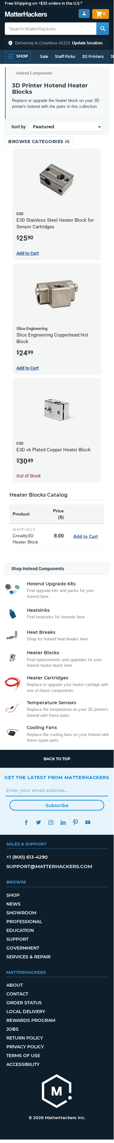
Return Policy (24, 1038)
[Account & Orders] (84, 14)
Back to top (57, 758)
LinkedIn (63, 822)
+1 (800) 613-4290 (27, 857)
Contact (17, 994)
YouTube (87, 822)
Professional (24, 921)
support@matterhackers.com (49, 866)
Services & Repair (28, 957)
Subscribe (57, 805)
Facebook (26, 822)
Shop (13, 895)
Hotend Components (34, 73)
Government (22, 948)
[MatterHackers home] (26, 15)
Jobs (12, 1029)
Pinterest (75, 822)
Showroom (21, 913)
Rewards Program (30, 1020)
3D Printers (93, 56)
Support (17, 939)
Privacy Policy (25, 1047)
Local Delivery (25, 1011)
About (14, 985)
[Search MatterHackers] (102, 28)
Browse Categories (36, 141)
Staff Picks (65, 56)
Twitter (38, 822)
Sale (44, 56)
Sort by (18, 126)
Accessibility (22, 1064)
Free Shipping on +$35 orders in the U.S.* (43, 3)
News (13, 904)
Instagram (50, 822)
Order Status (24, 1003)
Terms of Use (23, 1055)
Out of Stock (28, 475)
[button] (57, 43)
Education (20, 930)
